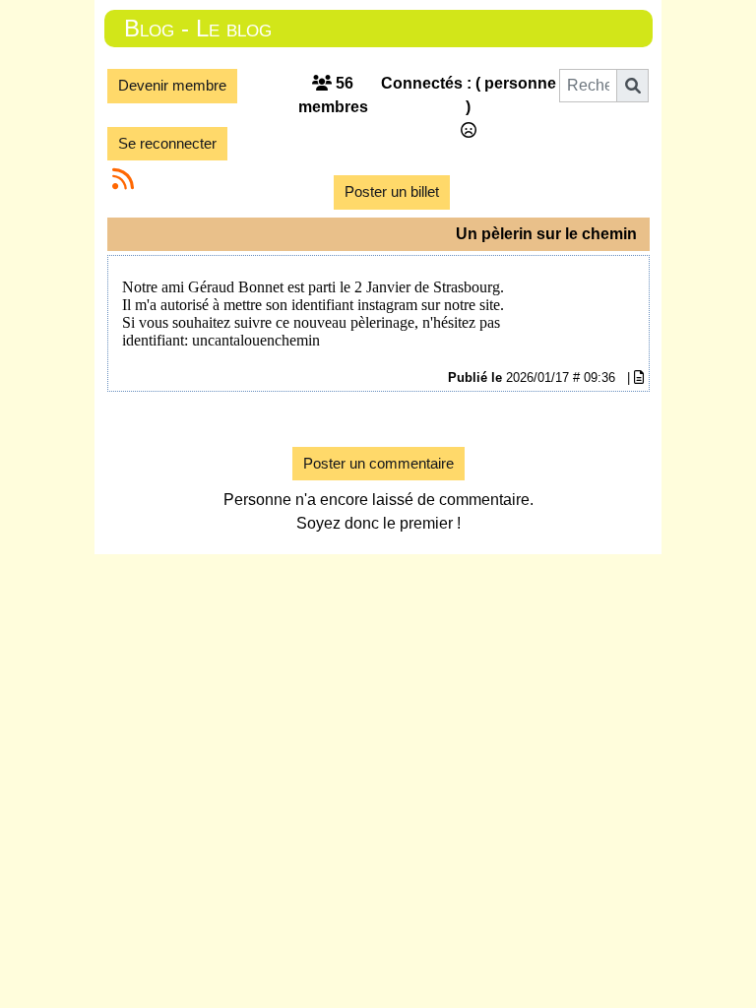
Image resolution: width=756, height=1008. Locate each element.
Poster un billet (392, 191)
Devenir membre (172, 85)
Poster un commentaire (378, 463)
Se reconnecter (167, 143)
